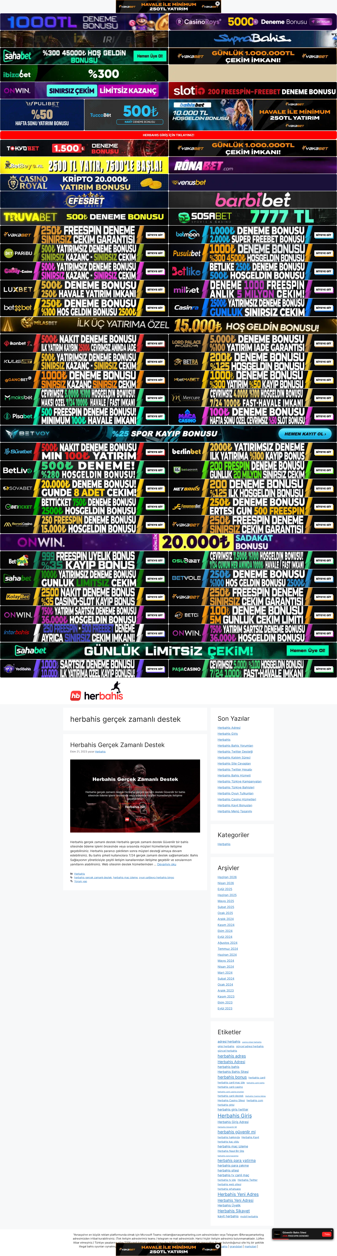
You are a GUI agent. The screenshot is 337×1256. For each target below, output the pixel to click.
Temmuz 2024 (228, 949)
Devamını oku (166, 864)
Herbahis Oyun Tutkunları (235, 793)
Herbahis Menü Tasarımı (235, 811)
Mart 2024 (225, 972)
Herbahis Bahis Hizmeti (234, 775)
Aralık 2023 (226, 990)
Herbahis (79, 873)
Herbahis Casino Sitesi (231, 1100)
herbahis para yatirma (237, 1160)
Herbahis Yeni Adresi (235, 1200)
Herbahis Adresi (229, 727)
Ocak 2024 (225, 984)
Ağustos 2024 (227, 943)
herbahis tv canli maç (233, 1175)
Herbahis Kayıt (250, 1137)
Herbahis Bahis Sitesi (233, 1072)
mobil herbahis (249, 1216)
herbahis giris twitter (233, 1109)
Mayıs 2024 (226, 960)
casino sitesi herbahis (252, 1042)
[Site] (84, 235)
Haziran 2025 (227, 895)
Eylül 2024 (225, 937)
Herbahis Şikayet (234, 1210)
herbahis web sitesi (229, 1184)
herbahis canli (257, 1077)
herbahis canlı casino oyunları (231, 1092)
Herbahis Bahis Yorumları (235, 745)
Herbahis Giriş (228, 733)
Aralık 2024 (226, 919)
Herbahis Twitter (247, 1180)
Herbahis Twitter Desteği (235, 751)
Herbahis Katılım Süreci (234, 757)
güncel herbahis (227, 1050)
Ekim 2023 (225, 1002)
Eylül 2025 (225, 889)
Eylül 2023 (225, 1008)
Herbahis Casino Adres (255, 1096)
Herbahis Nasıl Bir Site (231, 1151)
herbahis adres (232, 1056)
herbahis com (255, 1100)
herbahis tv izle (227, 1180)
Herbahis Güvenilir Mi (227, 1127)
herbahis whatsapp (229, 1189)
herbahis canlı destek (230, 1095)
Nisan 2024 (226, 966)
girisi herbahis (226, 1046)
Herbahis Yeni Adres (238, 1194)
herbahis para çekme (233, 1165)
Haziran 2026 (227, 877)
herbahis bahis (228, 1067)
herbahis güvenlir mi (237, 1131)
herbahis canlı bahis (256, 1083)
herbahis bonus (232, 1077)
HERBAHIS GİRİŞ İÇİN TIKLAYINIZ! (168, 135)
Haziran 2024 (227, 954)
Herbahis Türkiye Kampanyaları (240, 781)
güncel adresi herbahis (250, 1046)
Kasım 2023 (226, 996)
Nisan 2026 (226, 883)
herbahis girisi (226, 1104)
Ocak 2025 (225, 913)
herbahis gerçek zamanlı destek (93, 877)
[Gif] (168, 325)
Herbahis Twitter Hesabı (235, 769)
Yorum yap (80, 881)
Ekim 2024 (225, 931)
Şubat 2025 (226, 907)
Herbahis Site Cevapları (234, 763)
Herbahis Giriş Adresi (233, 1122)
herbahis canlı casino (230, 1087)
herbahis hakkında (229, 1137)
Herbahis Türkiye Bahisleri (236, 787)
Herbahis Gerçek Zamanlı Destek (117, 744)
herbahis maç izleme (125, 877)
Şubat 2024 (226, 978)
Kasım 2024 (226, 925)
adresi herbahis (229, 1041)
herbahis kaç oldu (228, 1141)
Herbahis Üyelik (229, 1205)
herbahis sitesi (228, 1170)
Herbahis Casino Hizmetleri (237, 799)
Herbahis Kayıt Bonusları (235, 805)
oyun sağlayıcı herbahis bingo (156, 877)
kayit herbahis (228, 1216)
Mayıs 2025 (226, 901)
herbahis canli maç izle (231, 1082)
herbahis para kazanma (228, 1156)
